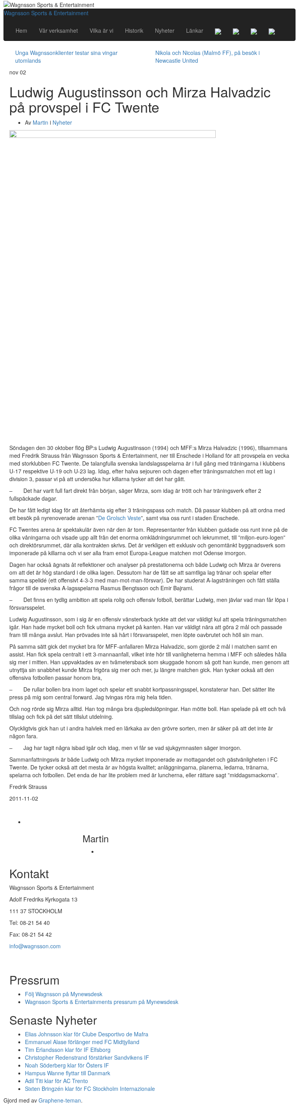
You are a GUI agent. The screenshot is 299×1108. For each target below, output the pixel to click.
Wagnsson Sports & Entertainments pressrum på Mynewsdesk (101, 1002)
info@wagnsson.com (35, 946)
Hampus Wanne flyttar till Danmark (67, 1073)
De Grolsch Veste (119, 518)
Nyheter (164, 30)
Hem (21, 30)
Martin (40, 122)
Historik (134, 30)
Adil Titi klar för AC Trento (56, 1081)
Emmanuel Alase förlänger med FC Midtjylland (82, 1042)
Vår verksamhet (58, 30)
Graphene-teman (60, 1100)
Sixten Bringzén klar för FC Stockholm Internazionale (90, 1088)
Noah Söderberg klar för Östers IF (67, 1065)
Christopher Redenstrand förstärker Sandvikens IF (87, 1057)
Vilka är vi (101, 30)
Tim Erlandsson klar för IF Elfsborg (68, 1049)
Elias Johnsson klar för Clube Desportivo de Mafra (86, 1034)
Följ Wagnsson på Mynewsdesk (63, 994)
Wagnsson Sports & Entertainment (46, 13)
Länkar (194, 30)
